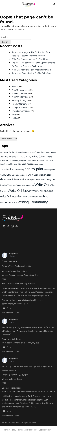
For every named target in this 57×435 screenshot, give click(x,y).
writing (43, 196)
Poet (1, 175)
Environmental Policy (27, 430)
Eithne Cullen (38, 157)
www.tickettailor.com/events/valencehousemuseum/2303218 (28, 391)
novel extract (38, 164)
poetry (7, 174)
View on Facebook (7, 312)
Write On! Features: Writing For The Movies (30, 59)
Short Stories (34, 175)
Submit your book (32, 179)
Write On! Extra (19, 191)
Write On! (41, 185)
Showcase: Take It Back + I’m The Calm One (31, 73)
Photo (9, 308)
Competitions (51, 152)
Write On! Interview (11, 196)
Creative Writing (8, 157)
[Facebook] (8, 226)
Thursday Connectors (21, 111)
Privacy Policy (10, 430)
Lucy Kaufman (31, 161)
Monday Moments (19, 104)
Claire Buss (40, 152)
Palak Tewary (19, 169)
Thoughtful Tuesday (20, 107)
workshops (29, 185)
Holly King (19, 160)
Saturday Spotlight (20, 100)
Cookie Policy (45, 430)
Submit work (18, 180)
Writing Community (33, 202)
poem (52, 169)
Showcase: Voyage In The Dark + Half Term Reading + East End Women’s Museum (31, 54)
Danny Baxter (20, 157)
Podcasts (47, 169)
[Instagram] (12, 226)
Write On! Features (41, 191)
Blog (14, 114)
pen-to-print (34, 169)
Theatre (42, 179)
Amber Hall (4, 152)
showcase (5, 179)
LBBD (25, 160)
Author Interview (17, 153)
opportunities (7, 169)
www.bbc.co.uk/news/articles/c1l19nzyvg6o (20, 343)
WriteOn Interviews (20, 97)
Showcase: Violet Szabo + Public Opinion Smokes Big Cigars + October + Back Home (33, 64)
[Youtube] (16, 226)
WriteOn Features (19, 93)
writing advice (8, 202)
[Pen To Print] (28, 4)
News (14, 86)
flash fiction (10, 160)
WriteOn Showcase (20, 90)
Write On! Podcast (30, 197)
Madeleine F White (43, 160)
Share (17, 312)
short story (46, 175)
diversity (28, 157)
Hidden (15, 118)
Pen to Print (13, 253)
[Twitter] (4, 226)
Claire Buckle (30, 153)
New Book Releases (25, 164)
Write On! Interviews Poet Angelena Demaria (31, 70)
